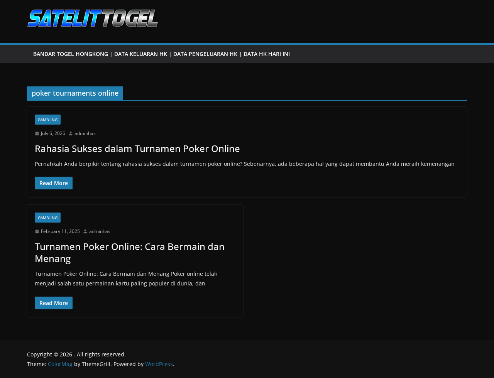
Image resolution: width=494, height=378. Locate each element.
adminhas (85, 133)
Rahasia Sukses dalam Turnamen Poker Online (137, 148)
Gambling (48, 119)
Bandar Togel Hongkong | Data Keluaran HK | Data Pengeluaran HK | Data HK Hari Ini (161, 53)
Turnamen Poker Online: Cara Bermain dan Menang (130, 252)
